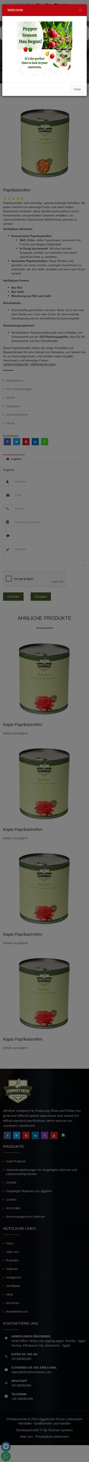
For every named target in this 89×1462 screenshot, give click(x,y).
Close (77, 89)
